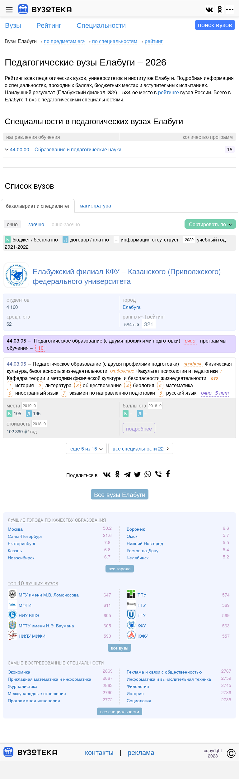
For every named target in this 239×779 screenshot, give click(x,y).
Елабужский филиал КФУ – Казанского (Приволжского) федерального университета (127, 275)
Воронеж (136, 529)
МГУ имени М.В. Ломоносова (49, 595)
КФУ (142, 625)
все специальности (119, 711)
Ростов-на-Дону (142, 550)
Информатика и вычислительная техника (169, 679)
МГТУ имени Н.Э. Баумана (46, 625)
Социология (139, 700)
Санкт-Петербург (25, 536)
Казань (15, 550)
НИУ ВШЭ (29, 615)
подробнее (139, 428)
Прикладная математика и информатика (49, 679)
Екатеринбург (21, 543)
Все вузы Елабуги (119, 494)
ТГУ (142, 615)
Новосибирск (21, 557)
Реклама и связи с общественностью (164, 672)
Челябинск (137, 557)
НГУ (142, 605)
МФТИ (25, 605)
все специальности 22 (138, 448)
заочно (36, 224)
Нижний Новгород (145, 543)
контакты (99, 752)
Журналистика (22, 686)
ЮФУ (143, 636)
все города (120, 568)
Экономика (19, 672)
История (135, 693)
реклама (141, 752)
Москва (15, 529)
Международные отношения (37, 693)
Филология (138, 686)
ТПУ (142, 595)
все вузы (119, 648)
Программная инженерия (34, 700)
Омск (132, 536)
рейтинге (168, 92)
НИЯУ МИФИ (32, 636)
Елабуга (131, 307)
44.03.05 (16, 363)
